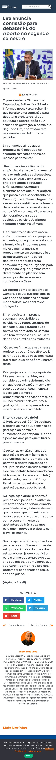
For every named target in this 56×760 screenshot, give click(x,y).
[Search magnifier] (49, 7)
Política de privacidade (28, 751)
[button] (4, 7)
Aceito (29, 756)
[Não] (49, 749)
